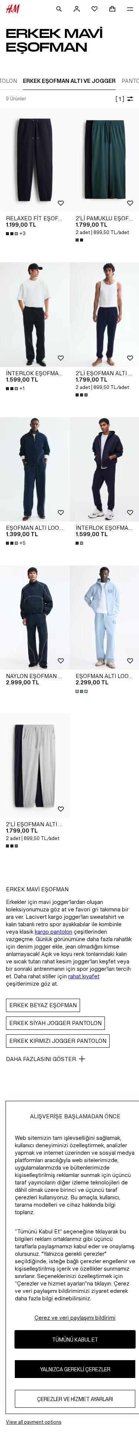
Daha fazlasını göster (41, 1059)
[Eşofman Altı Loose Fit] (35, 469)
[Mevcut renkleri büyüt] (80, 240)
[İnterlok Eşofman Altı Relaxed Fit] (35, 314)
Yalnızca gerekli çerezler (75, 1369)
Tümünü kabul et (75, 1339)
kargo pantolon (53, 931)
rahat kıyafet (83, 976)
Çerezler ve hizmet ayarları (75, 1399)
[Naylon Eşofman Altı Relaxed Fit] (35, 617)
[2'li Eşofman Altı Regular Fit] (35, 766)
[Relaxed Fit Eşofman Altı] (35, 160)
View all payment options (33, 1422)
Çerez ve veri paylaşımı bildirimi (75, 1317)
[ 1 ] (119, 99)
